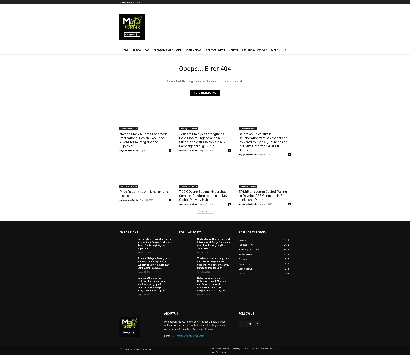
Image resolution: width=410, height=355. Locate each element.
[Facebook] (242, 324)
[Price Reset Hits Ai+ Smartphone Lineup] (145, 175)
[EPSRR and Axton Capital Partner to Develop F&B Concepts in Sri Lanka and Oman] (265, 175)
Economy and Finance (128, 129)
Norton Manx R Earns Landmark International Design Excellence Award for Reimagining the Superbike (143, 140)
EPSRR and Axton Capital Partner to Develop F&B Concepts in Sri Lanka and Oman (263, 196)
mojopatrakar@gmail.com (190, 335)
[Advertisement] (231, 27)
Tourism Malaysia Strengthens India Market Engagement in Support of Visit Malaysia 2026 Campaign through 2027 (202, 140)
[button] (286, 50)
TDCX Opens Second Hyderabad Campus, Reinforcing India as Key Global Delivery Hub (203, 196)
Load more (204, 211)
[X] (257, 324)
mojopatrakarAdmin (128, 150)
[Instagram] (249, 324)
